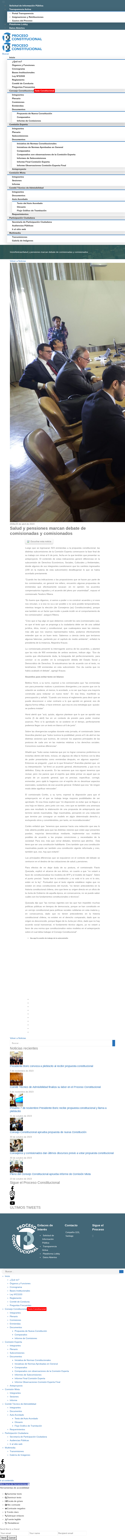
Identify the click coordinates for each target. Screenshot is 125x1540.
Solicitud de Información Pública (26, 5)
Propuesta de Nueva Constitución (34, 113)
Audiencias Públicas (22, 225)
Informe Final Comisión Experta (33, 162)
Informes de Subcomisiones (31, 158)
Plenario (16, 98)
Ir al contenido (7, 1480)
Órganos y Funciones (23, 65)
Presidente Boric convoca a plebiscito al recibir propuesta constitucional (51, 1066)
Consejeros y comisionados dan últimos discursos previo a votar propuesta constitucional (62, 1153)
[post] (16, 1058)
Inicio (12, 57)
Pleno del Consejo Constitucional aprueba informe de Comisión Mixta (50, 1174)
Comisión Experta (18, 124)
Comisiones (18, 102)
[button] (15, 1484)
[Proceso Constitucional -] (22, 37)
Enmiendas (18, 106)
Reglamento (18, 80)
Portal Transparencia (23, 13)
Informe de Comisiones (29, 121)
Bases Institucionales (23, 72)
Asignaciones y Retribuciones (27, 17)
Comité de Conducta (22, 83)
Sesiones (17, 180)
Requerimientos (20, 214)
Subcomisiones (20, 136)
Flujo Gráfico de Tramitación (31, 210)
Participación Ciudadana (22, 218)
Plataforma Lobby (18, 24)
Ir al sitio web (19, 229)
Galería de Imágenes (22, 240)
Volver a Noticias (18, 261)
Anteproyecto (19, 169)
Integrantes (18, 95)
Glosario (21, 207)
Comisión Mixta (17, 172)
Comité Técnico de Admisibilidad (26, 188)
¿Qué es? (17, 61)
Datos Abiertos (17, 28)
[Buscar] (121, 1271)
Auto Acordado (20, 199)
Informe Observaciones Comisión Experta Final (41, 165)
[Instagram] (4, 2)
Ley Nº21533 (18, 76)
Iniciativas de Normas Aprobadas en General (40, 147)
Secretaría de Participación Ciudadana (32, 222)
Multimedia (15, 233)
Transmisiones (19, 237)
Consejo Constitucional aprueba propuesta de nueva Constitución (48, 1132)
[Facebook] (2, 2)
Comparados (23, 117)
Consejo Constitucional (31, 90)
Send (3, 1538)
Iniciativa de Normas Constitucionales (37, 143)
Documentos (18, 109)
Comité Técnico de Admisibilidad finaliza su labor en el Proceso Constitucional (55, 1087)
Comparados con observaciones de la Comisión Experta (46, 154)
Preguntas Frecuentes (23, 87)
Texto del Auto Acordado (30, 203)
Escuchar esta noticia (41, 541)
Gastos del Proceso (22, 20)
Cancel (12, 1538)
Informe (16, 184)
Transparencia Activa (20, 9)
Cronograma (18, 69)
